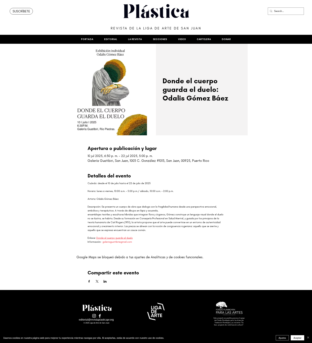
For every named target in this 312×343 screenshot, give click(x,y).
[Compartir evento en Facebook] (89, 281)
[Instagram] (94, 315)
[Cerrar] (308, 337)
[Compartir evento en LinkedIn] (105, 281)
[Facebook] (99, 315)
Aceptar (297, 337)
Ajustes (282, 337)
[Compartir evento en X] (97, 281)
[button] (160, 39)
